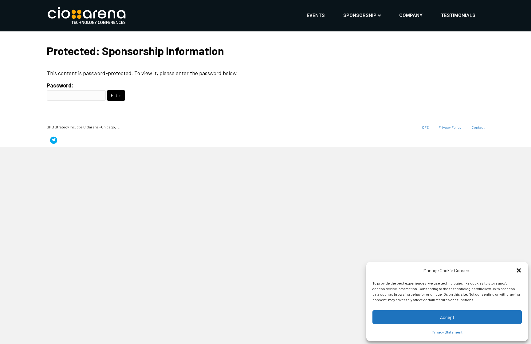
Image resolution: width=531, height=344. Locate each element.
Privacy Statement (447, 332)
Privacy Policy (450, 127)
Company (411, 15)
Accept (447, 317)
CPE (425, 127)
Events (316, 15)
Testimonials (458, 15)
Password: (60, 85)
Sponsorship (359, 15)
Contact (478, 127)
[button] (519, 270)
